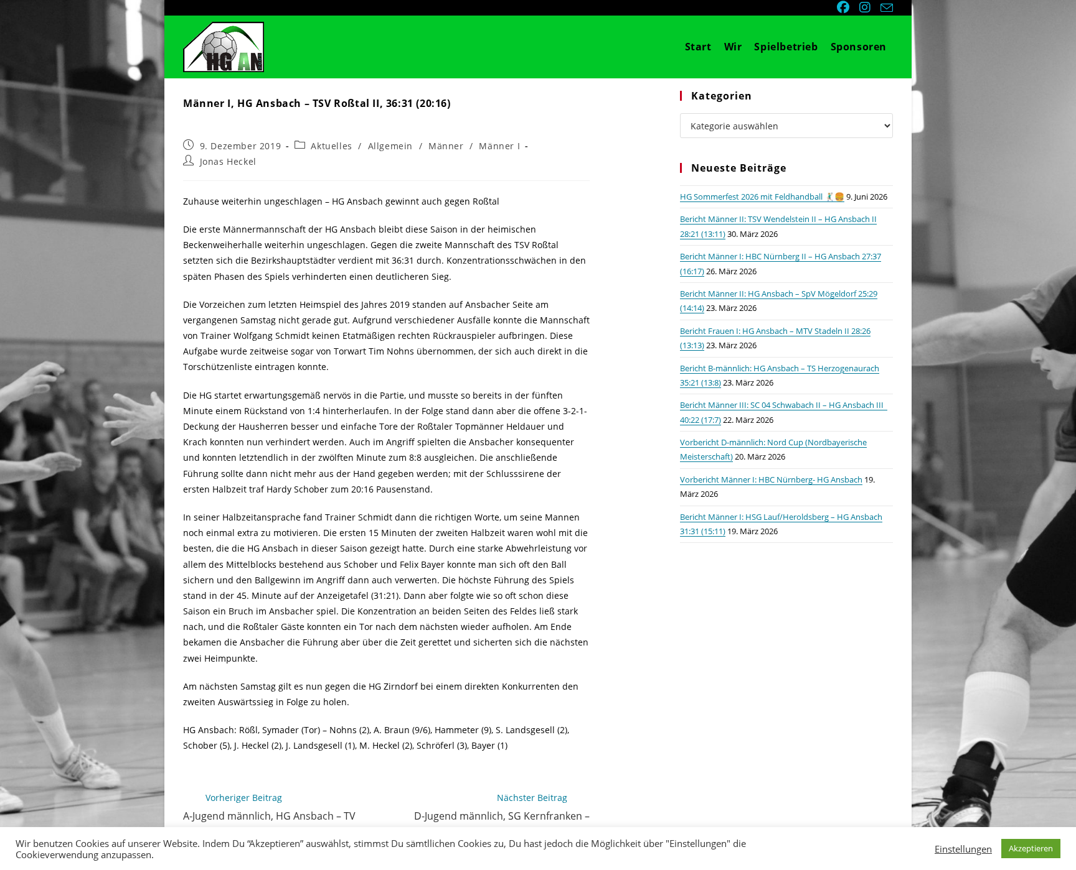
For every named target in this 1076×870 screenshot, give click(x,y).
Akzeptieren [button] (1031, 848)
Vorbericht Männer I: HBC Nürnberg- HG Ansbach (771, 479)
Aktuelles (331, 146)
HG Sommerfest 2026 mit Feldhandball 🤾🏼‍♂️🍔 (762, 196)
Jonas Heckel (228, 161)
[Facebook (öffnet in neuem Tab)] (844, 7)
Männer (446, 146)
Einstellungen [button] (963, 848)
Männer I (499, 146)
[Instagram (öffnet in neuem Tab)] (866, 7)
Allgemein (390, 146)
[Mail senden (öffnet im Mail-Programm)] (885, 8)
